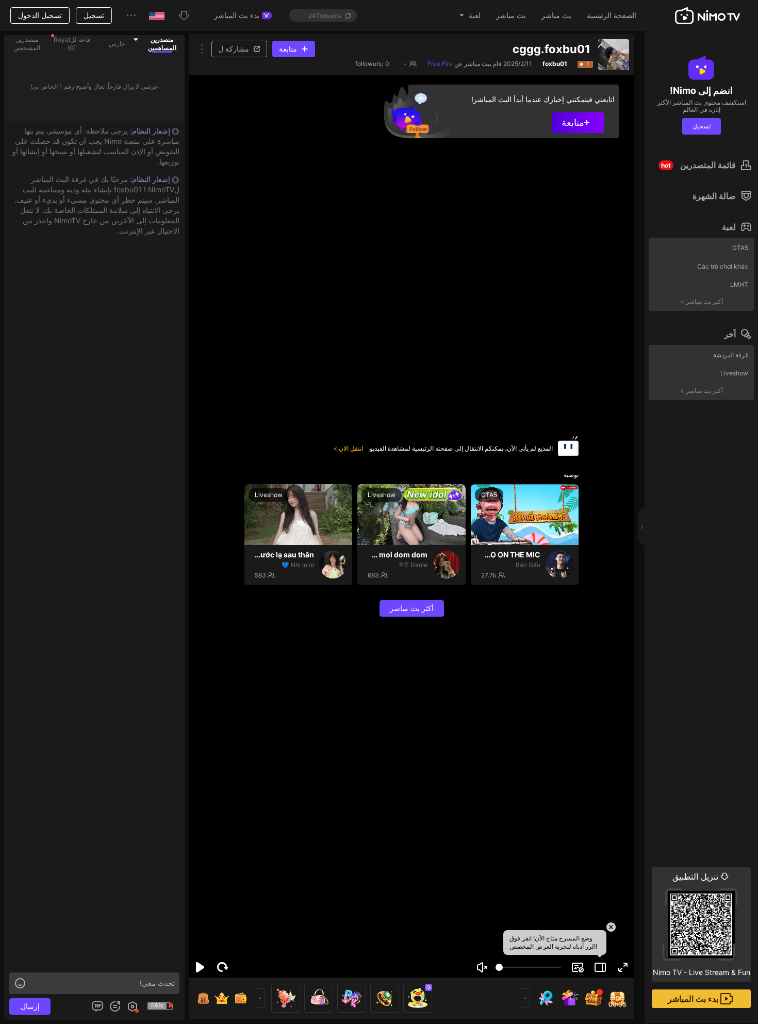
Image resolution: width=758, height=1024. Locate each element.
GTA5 (740, 248)
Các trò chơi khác (722, 266)
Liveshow (734, 373)
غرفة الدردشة (730, 355)
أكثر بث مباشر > (701, 301)
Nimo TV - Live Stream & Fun (701, 924)
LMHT (739, 284)
